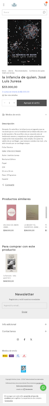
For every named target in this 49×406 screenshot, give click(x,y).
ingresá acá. (39, 383)
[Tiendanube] (24, 389)
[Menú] (4, 5)
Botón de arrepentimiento (24, 386)
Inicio (4, 71)
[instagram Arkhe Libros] (18, 339)
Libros (10, 71)
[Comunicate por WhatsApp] (43, 388)
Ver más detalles (11, 95)
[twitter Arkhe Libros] (31, 339)
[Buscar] (44, 12)
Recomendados (21, 71)
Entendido (9, 401)
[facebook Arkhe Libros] (24, 339)
